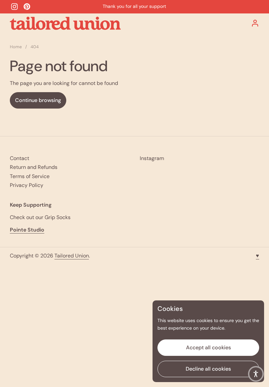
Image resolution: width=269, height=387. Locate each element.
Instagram (152, 158)
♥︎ (257, 255)
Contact (19, 158)
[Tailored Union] (65, 23)
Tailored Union (71, 255)
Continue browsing (38, 100)
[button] (256, 374)
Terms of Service (30, 176)
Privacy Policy (26, 185)
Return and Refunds (33, 167)
